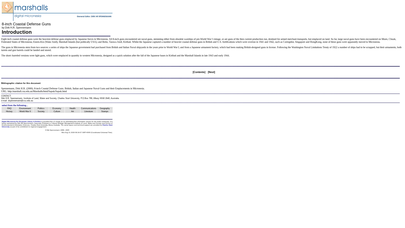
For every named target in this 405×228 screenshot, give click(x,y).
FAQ (9, 108)
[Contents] (199, 72)
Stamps (104, 111)
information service (84, 121)
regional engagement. (39, 127)
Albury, (50, 125)
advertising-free (71, 121)
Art (72, 111)
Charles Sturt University (68, 98)
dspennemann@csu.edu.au (20, 100)
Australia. (56, 125)
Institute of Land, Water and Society (40, 98)
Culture (57, 111)
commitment (24, 127)
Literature (88, 111)
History (9, 111)
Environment (25, 108)
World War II (25, 111)
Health (72, 108)
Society (41, 111)
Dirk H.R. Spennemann (18, 27)
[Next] (211, 72)
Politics (41, 108)
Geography (105, 108)
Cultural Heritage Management (62, 123)
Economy (57, 108)
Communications (88, 108)
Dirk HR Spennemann (25, 123)
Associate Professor (41, 123)
